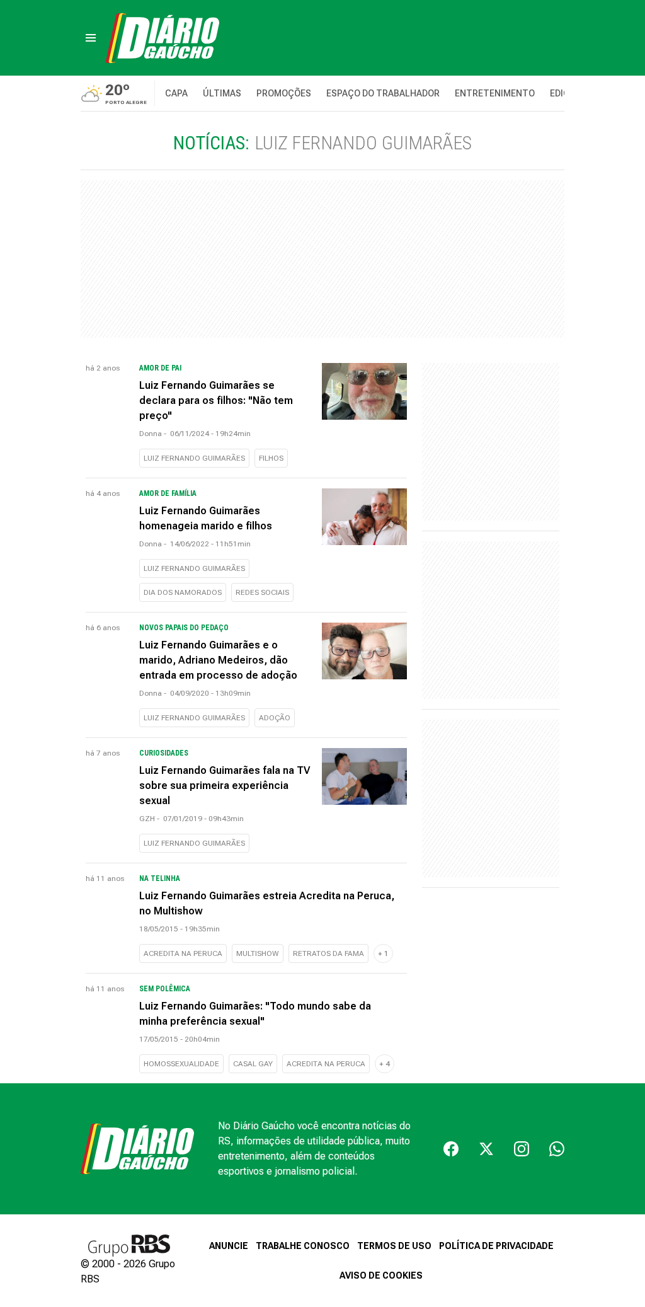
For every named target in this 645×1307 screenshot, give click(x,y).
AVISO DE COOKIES (381, 1275)
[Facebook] (451, 1148)
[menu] (90, 37)
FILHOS (271, 458)
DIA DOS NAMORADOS (183, 592)
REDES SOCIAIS (262, 592)
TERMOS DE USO (394, 1246)
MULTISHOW (257, 953)
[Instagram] (521, 1148)
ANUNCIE (228, 1246)
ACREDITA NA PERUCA (183, 953)
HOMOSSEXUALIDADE (181, 1063)
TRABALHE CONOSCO (303, 1246)
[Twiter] (486, 1148)
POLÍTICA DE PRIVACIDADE (496, 1246)
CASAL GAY (253, 1063)
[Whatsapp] (556, 1148)
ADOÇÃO (274, 717)
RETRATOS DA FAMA (328, 953)
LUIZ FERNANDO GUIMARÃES (194, 458)
